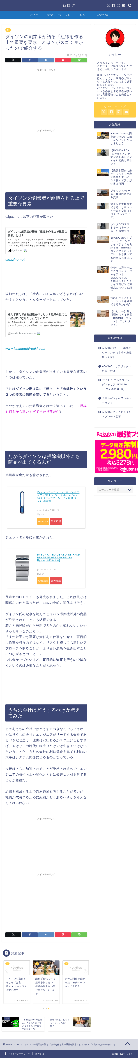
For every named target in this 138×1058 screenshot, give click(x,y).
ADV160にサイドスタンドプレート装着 (116, 414)
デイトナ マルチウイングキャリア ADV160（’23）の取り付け (116, 385)
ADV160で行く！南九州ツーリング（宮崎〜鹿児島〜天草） (117, 353)
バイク (34, 15)
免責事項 (39, 1054)
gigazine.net (15, 259)
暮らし (83, 15)
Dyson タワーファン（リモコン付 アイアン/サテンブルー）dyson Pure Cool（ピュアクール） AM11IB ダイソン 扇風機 (58, 496)
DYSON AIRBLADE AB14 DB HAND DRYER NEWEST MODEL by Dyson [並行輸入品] (58, 557)
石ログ (69, 5)
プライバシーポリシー (19, 1054)
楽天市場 (56, 521)
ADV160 (102, 15)
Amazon (43, 521)
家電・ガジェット (58, 15)
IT (8, 30)
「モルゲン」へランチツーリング (117, 400)
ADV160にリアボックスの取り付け (116, 368)
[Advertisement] (46, 98)
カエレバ (54, 510)
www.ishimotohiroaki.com (25, 349)
